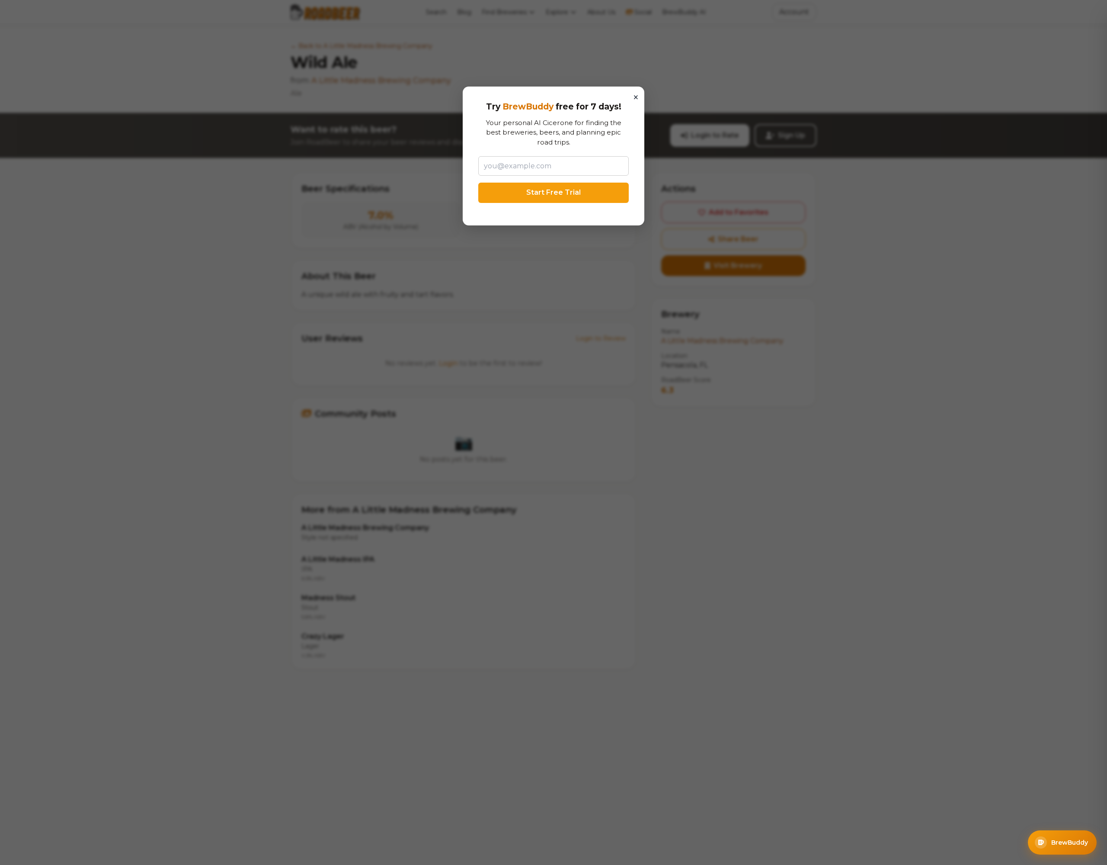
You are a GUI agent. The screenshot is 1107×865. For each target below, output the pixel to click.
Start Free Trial (553, 192)
